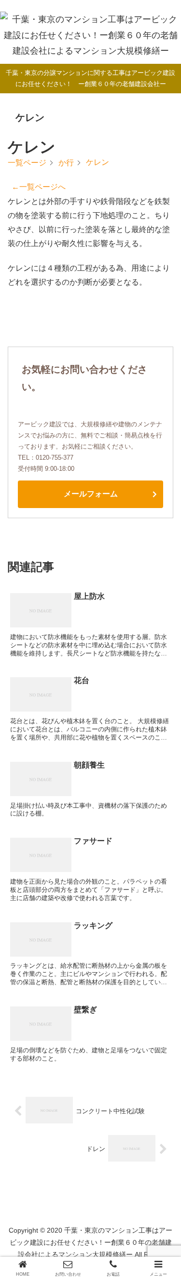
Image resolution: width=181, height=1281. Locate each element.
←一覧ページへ (39, 187)
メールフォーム (91, 494)
